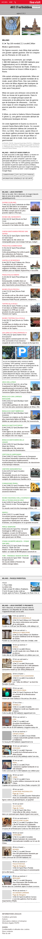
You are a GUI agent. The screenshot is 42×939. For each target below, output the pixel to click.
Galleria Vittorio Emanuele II (14, 333)
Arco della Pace (9, 382)
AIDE (10, 2)
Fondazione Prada (10, 483)
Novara (16, 849)
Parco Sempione (9, 527)
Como (15, 777)
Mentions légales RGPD (10, 923)
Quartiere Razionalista (23, 791)
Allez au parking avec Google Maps (18, 361)
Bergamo (16, 878)
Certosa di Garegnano (11, 454)
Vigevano (16, 748)
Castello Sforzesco (11, 260)
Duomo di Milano (9, 202)
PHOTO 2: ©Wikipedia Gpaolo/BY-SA (23, 145)
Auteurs (5, 919)
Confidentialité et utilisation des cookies (16, 929)
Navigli (5, 512)
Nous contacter (7, 931)
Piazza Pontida (19, 864)
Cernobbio (17, 835)
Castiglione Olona (20, 820)
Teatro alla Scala (9, 304)
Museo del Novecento (11, 217)
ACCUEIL (5, 2)
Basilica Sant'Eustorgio (12, 425)
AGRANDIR (36, 7)
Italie (4, 583)
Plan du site (6, 933)
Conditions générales (9, 917)
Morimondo (17, 661)
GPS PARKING (29, 175)
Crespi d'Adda (18, 734)
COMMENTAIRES (8, 175)
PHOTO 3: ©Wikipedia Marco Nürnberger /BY (20, 146)
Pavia (15, 762)
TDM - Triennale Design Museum (15, 556)
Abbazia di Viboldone (21, 632)
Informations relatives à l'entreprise (14, 921)
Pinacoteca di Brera (10, 275)
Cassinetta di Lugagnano (23, 676)
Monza (15, 647)
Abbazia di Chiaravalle (22, 618)
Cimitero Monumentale (12, 469)
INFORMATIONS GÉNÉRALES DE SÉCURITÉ (17, 178)
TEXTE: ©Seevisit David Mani (17, 143)
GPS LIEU (19, 175)
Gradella (17, 705)
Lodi (14, 719)
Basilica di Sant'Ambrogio (13, 411)
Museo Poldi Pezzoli (10, 289)
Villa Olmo (17, 806)
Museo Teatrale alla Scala (13, 318)
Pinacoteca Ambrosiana (12, 246)
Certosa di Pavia (19, 690)
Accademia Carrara (21, 893)
